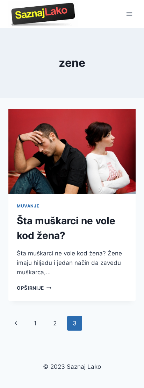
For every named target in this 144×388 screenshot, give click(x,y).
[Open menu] (129, 13)
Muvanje (28, 206)
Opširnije (34, 288)
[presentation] (72, 151)
